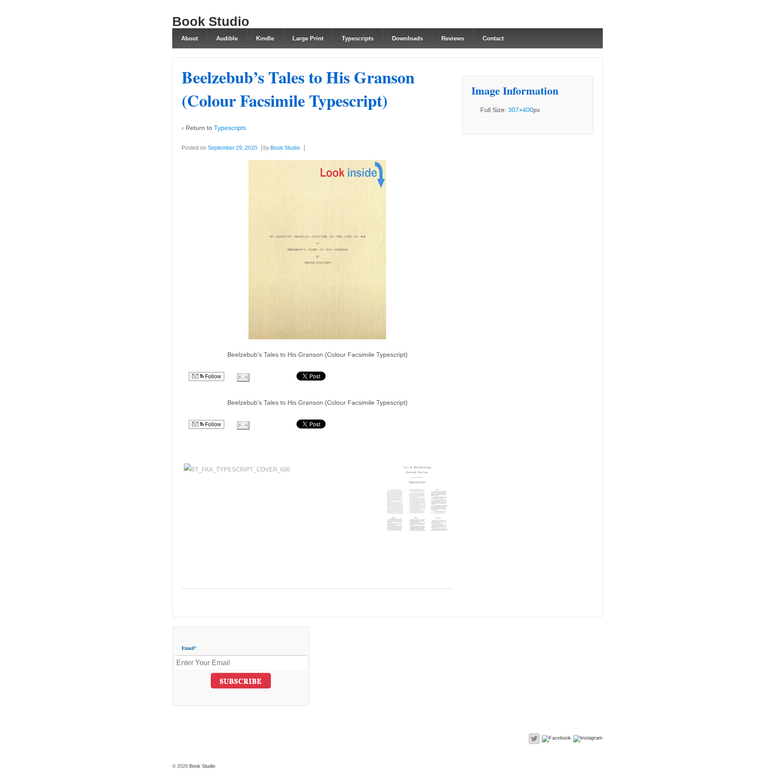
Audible (227, 38)
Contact (493, 38)
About (189, 38)
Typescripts (358, 38)
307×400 (520, 109)
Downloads (407, 38)
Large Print (307, 38)
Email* (189, 648)
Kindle (265, 38)
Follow (212, 376)
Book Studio (210, 21)
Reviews (452, 38)
